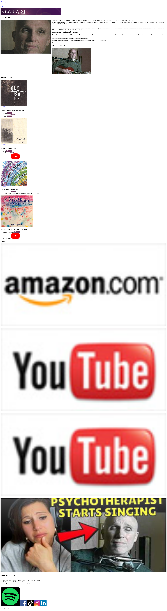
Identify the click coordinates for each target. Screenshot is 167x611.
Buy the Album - (6, 327)
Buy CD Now (3, 106)
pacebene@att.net (16, 75)
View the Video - (6, 411)
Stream (2, 107)
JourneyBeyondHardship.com (59, 42)
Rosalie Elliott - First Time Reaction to (10, 573)
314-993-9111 (4, 75)
